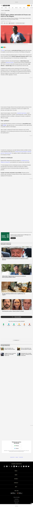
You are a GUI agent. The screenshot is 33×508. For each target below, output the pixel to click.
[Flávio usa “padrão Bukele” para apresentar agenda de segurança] (18, 348)
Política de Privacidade (16, 497)
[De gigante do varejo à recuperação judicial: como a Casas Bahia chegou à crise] (2, 354)
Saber (12, 7)
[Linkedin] (14, 466)
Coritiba (4, 125)
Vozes (9, 7)
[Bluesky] (28, 466)
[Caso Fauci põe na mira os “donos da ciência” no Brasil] (16, 304)
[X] (9, 466)
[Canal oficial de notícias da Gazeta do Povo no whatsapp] (4, 466)
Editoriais (16, 7)
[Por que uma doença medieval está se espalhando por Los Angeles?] (16, 287)
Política (20, 7)
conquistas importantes (21, 113)
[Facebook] (7, 466)
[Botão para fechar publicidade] (32, 503)
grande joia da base (10, 62)
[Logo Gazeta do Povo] (6, 5)
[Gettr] (26, 466)
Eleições (24, 7)
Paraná (3, 50)
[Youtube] (16, 466)
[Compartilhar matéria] (5, 23)
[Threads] (21, 466)
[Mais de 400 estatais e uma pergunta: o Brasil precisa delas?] (2, 348)
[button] (16, 340)
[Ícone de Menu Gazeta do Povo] (1, 5)
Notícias (2, 7)
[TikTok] (19, 466)
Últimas (6, 7)
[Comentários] (2, 23)
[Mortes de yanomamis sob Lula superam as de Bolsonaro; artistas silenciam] (16, 252)
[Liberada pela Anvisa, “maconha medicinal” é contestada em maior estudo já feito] (18, 354)
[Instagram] (11, 466)
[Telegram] (23, 466)
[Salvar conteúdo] (7, 23)
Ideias (27, 7)
